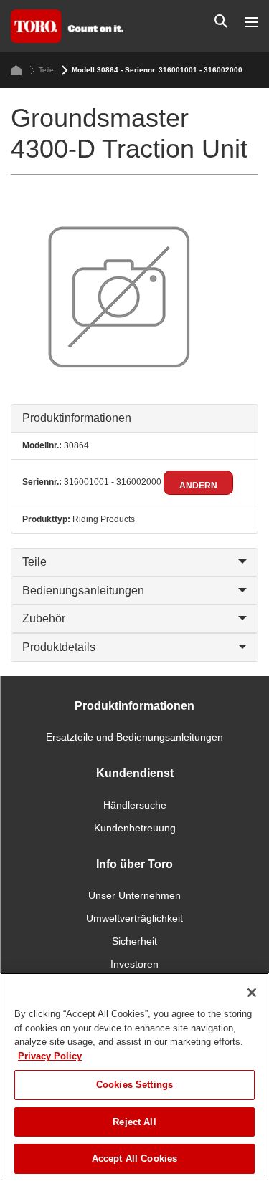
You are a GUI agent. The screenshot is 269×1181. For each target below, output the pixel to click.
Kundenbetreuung (135, 828)
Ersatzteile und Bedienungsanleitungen (134, 737)
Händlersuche (134, 805)
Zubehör (43, 618)
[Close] (252, 992)
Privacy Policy (50, 1056)
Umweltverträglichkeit (134, 918)
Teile (46, 70)
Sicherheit (134, 941)
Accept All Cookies (134, 1158)
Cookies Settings (134, 1084)
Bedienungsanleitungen (83, 590)
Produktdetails (58, 647)
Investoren (134, 964)
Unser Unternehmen (134, 895)
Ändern (198, 486)
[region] (134, 1077)
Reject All (134, 1122)
